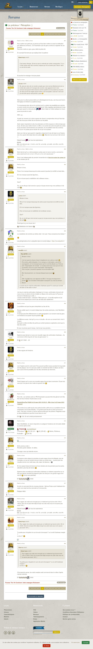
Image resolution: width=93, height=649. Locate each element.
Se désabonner (37, 634)
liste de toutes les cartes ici (56, 157)
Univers (6, 612)
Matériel (6, 617)
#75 (65, 438)
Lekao (10, 170)
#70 (65, 347)
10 (60, 34)
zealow (20, 83)
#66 (65, 231)
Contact (65, 617)
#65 (65, 191)
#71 (65, 363)
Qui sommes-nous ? (69, 610)
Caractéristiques (9, 614)
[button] (73, 2)
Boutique (58, 7)
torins (11, 369)
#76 (65, 455)
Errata (35, 619)
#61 (65, 40)
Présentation (8, 610)
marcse (11, 155)
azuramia (10, 384)
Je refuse (46, 646)
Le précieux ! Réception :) (19, 25)
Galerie (6, 619)
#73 (65, 394)
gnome (10, 338)
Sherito (11, 523)
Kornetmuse (21, 57)
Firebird (10, 426)
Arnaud (11, 237)
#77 (65, 483)
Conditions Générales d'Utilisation (73, 612)
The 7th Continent (17, 28)
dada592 (20, 250)
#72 (65, 378)
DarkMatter (10, 399)
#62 (65, 79)
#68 (65, 303)
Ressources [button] (34, 7)
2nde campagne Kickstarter (31, 28)
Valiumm (11, 489)
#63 (65, 149)
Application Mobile (39, 621)
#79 (65, 517)
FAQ (34, 610)
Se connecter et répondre (35, 596)
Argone (11, 309)
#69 (65, 332)
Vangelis (10, 461)
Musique (36, 614)
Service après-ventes (69, 619)
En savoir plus (75, 642)
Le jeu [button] (20, 7)
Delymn (11, 443)
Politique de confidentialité (71, 614)
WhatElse (10, 197)
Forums (47, 7)
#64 (65, 164)
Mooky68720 (10, 252)
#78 (65, 498)
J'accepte (85, 642)
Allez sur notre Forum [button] (79, 80)
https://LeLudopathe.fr (58, 241)
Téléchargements (38, 617)
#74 (65, 421)
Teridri (11, 46)
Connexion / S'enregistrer (82, 7)
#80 (65, 543)
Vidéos (35, 612)
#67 (65, 246)
